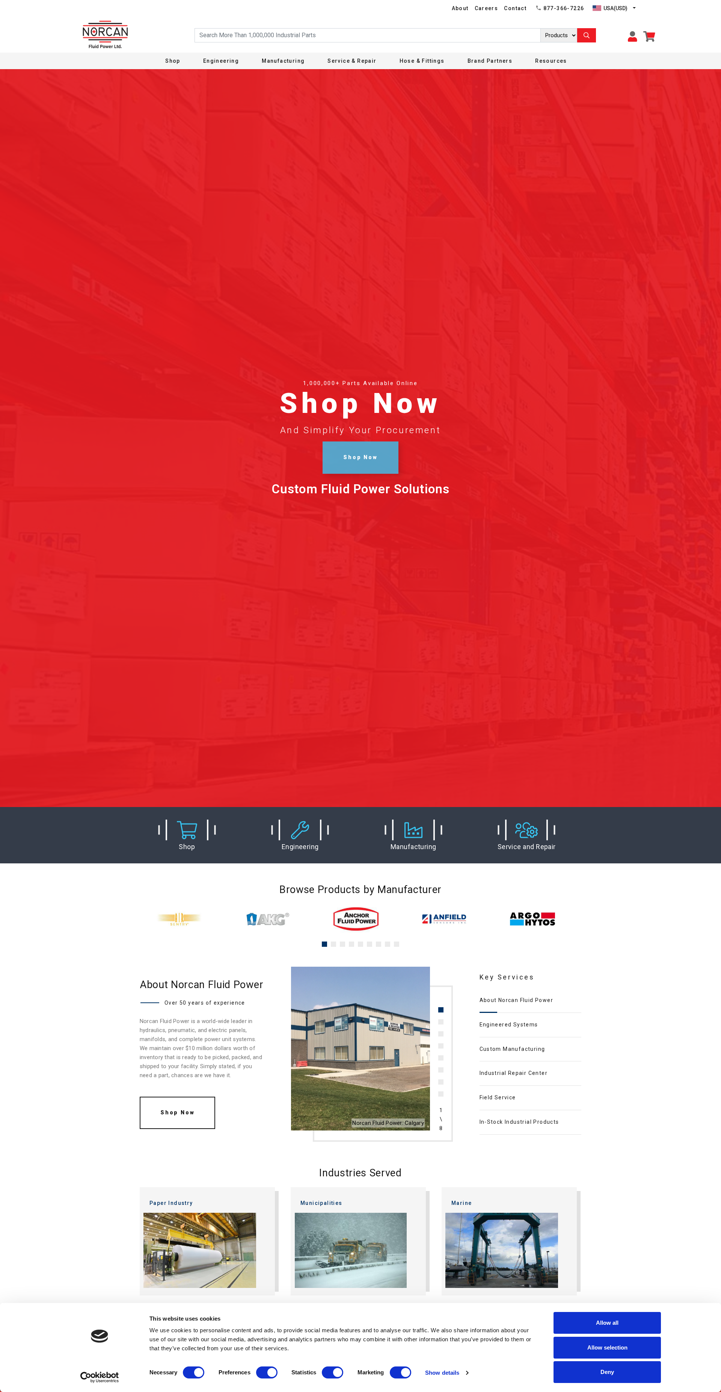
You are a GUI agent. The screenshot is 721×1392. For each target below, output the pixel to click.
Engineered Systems (509, 1025)
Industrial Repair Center (514, 1073)
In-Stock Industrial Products (519, 1122)
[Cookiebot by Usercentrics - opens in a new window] (100, 1377)
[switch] (267, 1372)
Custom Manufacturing (512, 1049)
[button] (187, 835)
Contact (515, 8)
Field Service (498, 1097)
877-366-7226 (563, 8)
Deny (607, 1372)
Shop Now (360, 457)
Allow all (607, 1322)
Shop (172, 61)
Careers (486, 8)
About (460, 8)
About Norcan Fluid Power (517, 1000)
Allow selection (607, 1347)
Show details (442, 1372)
